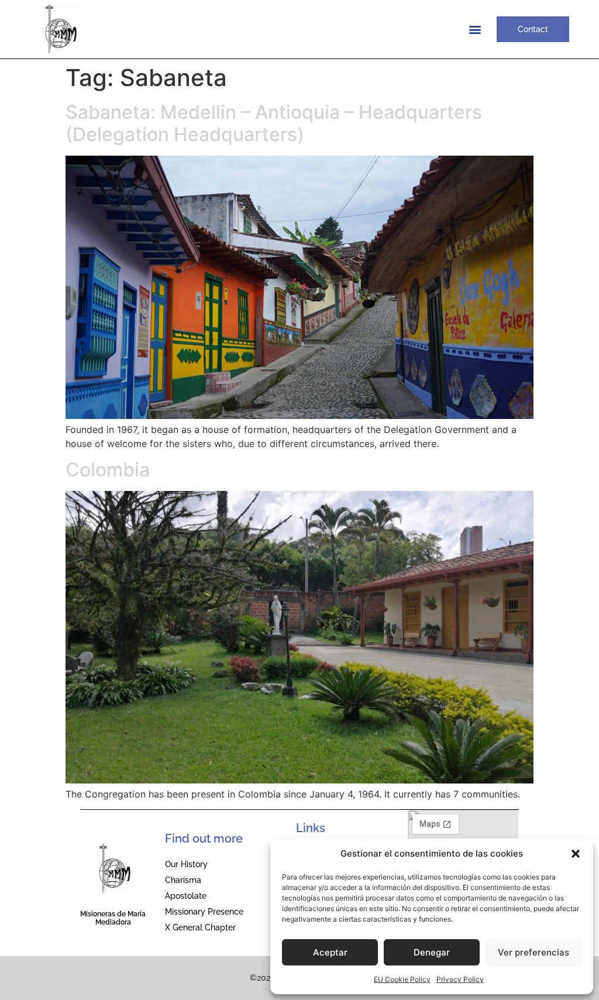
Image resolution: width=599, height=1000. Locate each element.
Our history (186, 864)
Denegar (432, 952)
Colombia (108, 469)
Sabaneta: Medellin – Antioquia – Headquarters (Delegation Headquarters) (274, 123)
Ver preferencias (533, 952)
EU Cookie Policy (402, 979)
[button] (575, 854)
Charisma (183, 880)
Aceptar (330, 952)
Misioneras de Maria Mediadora (113, 918)
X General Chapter (200, 927)
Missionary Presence (204, 911)
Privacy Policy (460, 979)
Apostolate (185, 896)
